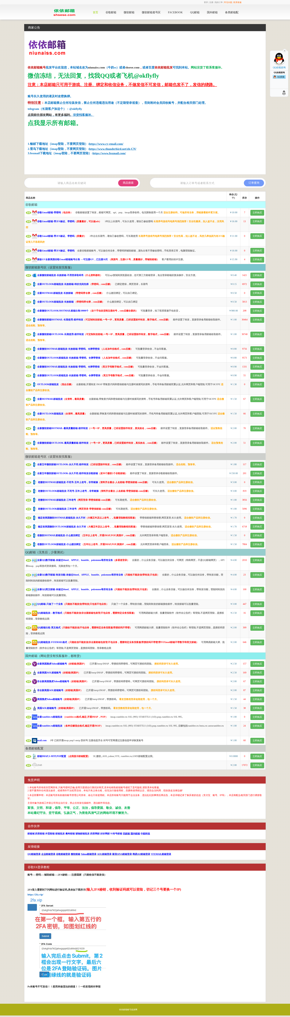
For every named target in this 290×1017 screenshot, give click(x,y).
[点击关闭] (285, 50)
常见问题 (228, 2)
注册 (211, 2)
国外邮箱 (212, 12)
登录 (206, 2)
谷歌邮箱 (111, 12)
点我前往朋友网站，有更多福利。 (50, 115)
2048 (36, 765)
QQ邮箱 (195, 12)
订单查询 (254, 182)
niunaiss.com (96, 67)
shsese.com (132, 67)
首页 (95, 12)
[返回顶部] (284, 93)
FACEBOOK (175, 12)
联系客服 (237, 2)
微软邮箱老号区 (151, 12)
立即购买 (257, 212)
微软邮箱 (129, 12)
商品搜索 (128, 182)
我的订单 (219, 2)
